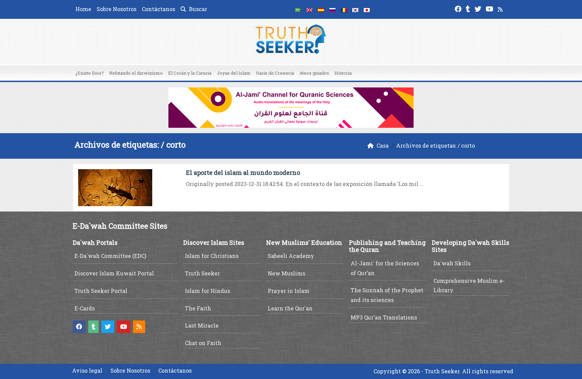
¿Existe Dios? (89, 73)
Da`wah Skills (452, 263)
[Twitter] (479, 8)
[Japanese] (367, 9)
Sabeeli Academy (291, 255)
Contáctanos (158, 8)
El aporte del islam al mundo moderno (243, 172)
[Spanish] (321, 9)
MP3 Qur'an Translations (384, 317)
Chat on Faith (203, 342)
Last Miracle (202, 325)
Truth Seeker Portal (100, 290)
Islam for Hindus (207, 290)
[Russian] (332, 9)
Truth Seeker (202, 273)
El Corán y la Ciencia (190, 73)
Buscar (197, 8)
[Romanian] (344, 9)
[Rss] (501, 8)
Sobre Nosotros (116, 8)
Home (83, 8)
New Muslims (286, 273)
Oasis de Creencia (275, 73)
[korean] (355, 9)
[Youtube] (490, 8)
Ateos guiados (314, 73)
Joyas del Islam (234, 73)
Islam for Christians (211, 255)
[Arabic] (298, 9)
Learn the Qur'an (290, 308)
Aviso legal (87, 370)
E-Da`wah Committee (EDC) (110, 255)
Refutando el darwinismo (136, 73)
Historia (343, 73)
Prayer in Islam (289, 290)
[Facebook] (459, 8)
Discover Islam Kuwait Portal (114, 273)
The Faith (198, 308)
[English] (309, 9)
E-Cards (84, 308)
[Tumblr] (469, 8)
